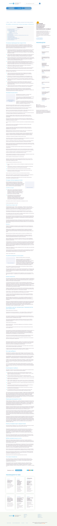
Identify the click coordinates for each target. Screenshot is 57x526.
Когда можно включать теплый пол (45, 52)
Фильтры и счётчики (40, 517)
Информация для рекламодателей (42, 106)
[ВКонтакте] (28, 470)
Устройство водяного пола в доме (13, 33)
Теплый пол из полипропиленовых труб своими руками (45, 99)
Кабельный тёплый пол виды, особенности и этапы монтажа (30, 499)
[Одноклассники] (29, 470)
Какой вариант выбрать (11, 36)
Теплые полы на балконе (30, 187)
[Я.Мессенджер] (27, 470)
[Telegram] (30, 470)
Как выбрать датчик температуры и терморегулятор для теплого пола (18, 35)
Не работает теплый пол (45, 87)
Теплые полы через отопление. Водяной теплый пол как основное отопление (10, 499)
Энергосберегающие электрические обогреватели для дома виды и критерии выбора (20, 499)
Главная (8, 22)
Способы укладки (12, 31)
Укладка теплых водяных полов (12, 30)
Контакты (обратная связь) (41, 105)
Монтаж (11, 32)
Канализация (25, 514)
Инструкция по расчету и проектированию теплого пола (46, 58)
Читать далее (39, 38)
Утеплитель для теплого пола (45, 82)
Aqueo (11, 3)
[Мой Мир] (32, 470)
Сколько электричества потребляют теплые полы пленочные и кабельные (19, 482)
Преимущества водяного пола (12, 37)
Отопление (11, 22)
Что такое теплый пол (11, 39)
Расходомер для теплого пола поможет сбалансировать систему (46, 46)
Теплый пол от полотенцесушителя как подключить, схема (45, 77)
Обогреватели (18, 496)
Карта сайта (38, 104)
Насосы (25, 517)
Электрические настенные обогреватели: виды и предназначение (29, 483)
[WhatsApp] (31, 470)
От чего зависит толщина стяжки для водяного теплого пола (46, 93)
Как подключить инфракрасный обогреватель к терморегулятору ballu (45, 64)
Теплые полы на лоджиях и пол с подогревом (9, 481)
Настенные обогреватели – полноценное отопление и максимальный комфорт (43, 26)
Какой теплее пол (10, 34)
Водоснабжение (40, 516)
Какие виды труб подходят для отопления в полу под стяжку (46, 71)
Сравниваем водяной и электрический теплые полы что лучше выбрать (11, 101)
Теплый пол (14, 22)
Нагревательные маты (11, 29)
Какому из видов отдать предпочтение (13, 38)
